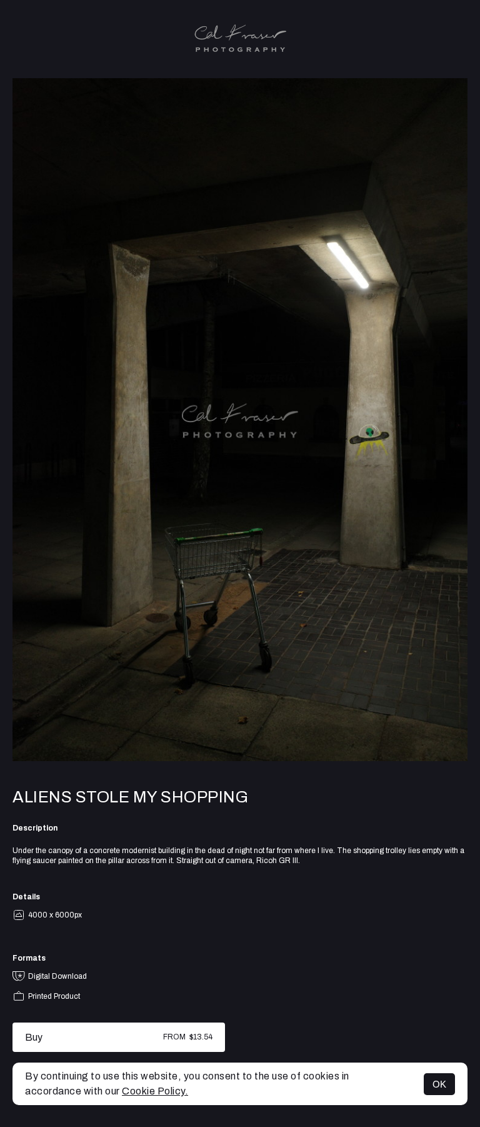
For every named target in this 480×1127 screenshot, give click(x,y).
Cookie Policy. (155, 1091)
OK (439, 1084)
